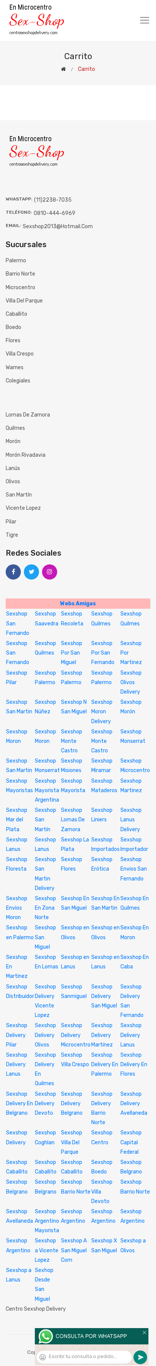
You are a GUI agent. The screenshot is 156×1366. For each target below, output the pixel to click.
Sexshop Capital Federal (131, 1142)
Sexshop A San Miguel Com (74, 1250)
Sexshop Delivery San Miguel (104, 996)
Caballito (16, 314)
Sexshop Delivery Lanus (131, 1035)
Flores (13, 340)
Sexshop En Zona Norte (45, 908)
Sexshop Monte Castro (71, 741)
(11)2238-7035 (53, 200)
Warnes (14, 367)
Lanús (13, 468)
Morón (13, 441)
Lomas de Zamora (28, 415)
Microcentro (20, 287)
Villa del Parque (24, 301)
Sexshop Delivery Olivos (45, 1035)
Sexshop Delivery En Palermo (104, 1064)
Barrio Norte (20, 274)
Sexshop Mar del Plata (16, 819)
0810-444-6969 (54, 213)
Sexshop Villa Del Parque (71, 1142)
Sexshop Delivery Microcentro (75, 1035)
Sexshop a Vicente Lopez (46, 1250)
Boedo (13, 327)
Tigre (12, 535)
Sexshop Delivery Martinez (102, 1035)
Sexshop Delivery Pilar (16, 1035)
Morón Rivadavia (25, 455)
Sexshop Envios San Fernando (133, 869)
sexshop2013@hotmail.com (58, 226)
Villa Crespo (20, 354)
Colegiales (18, 381)
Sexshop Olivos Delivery (131, 682)
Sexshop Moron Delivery (101, 711)
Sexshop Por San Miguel (71, 653)
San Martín (19, 495)
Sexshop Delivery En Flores (133, 1064)
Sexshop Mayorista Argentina (47, 790)
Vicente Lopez (23, 508)
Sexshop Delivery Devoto (45, 1103)
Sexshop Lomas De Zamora (73, 819)
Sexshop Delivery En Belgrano (19, 1103)
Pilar (11, 522)
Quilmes (15, 428)
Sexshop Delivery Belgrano (72, 1103)
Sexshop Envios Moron (16, 908)
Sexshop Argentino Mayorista (47, 1221)
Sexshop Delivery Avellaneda (133, 1103)
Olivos (13, 481)
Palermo (16, 260)
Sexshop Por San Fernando (102, 653)
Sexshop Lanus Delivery (131, 819)
